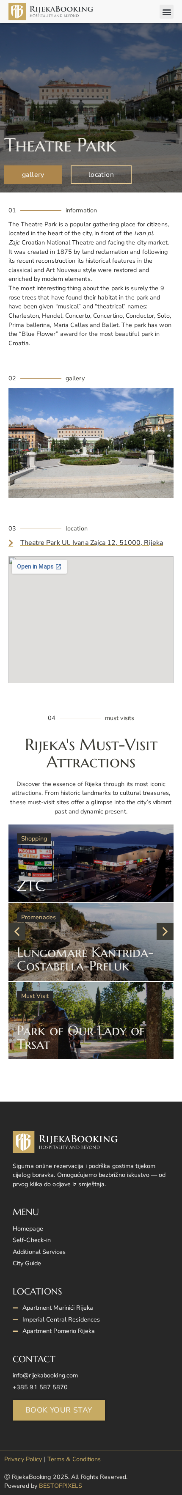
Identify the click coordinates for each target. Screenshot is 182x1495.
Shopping (34, 838)
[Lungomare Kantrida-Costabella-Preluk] (91, 942)
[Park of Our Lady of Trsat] (91, 1021)
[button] (167, 12)
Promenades (38, 917)
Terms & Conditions (74, 1459)
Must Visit (35, 996)
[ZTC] (91, 863)
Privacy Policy (23, 1459)
